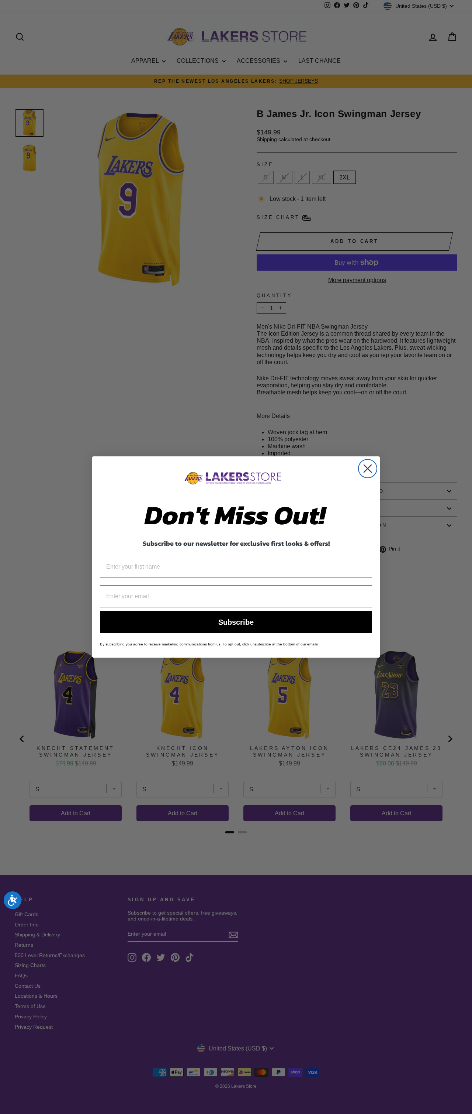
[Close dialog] (367, 468)
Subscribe (236, 622)
